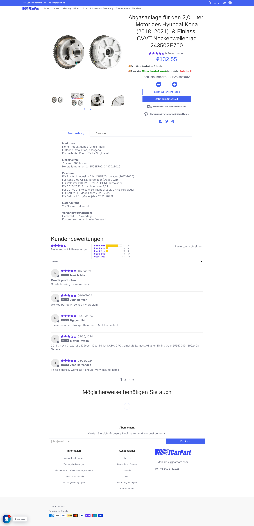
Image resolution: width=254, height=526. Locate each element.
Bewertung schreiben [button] (188, 246)
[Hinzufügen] (174, 84)
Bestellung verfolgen (127, 482)
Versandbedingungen (74, 458)
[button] (219, 3)
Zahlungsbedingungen (74, 464)
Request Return (127, 488)
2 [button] (125, 379)
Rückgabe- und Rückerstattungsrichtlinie (74, 470)
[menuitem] (210, 3)
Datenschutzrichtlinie (74, 476)
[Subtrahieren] (158, 84)
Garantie (127, 470)
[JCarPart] (31, 8)
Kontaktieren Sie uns (127, 464)
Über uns (127, 458)
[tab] (76, 133)
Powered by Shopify (58, 511)
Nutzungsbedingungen (74, 482)
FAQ (127, 476)
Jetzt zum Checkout (166, 99)
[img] (69, 271)
